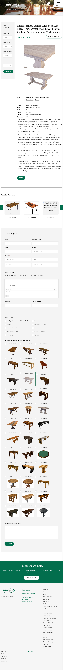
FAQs (44, 608)
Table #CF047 (31, 218)
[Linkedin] (31, 651)
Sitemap (45, 637)
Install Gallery (46, 615)
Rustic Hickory (30, 100)
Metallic (36, 328)
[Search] (48, 3)
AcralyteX (45, 594)
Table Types (6, 33)
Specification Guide (48, 639)
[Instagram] (26, 651)
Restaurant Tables (48, 632)
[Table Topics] (11, 6)
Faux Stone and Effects (40, 324)
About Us (45, 589)
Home (44, 611)
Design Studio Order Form (50, 606)
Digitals (9, 324)
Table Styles (6, 42)
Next (61, 207)
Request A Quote (47, 630)
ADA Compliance (47, 596)
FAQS (2, 654)
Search (45, 634)
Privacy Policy (47, 625)
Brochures (46, 601)
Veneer (37, 100)
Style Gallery (46, 644)
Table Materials (7, 51)
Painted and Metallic (39, 331)
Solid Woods (10, 335)
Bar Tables (46, 599)
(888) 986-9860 (26, 590)
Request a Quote (54, 36)
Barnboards (37, 321)
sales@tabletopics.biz (28, 593)
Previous (1, 207)
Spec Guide (4, 651)
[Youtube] (24, 651)
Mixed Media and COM (12, 331)
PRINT (21, 178)
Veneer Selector (47, 646)
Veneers (36, 335)
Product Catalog (47, 627)
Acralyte (45, 592)
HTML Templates (47, 613)
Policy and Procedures (49, 623)
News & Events (47, 620)
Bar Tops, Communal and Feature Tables (18, 18)
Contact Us (31, 578)
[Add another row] (6, 296)
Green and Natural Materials (14, 328)
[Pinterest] (29, 651)
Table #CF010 (12, 218)
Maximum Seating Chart (49, 618)
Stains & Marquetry (48, 642)
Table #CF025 (51, 218)
